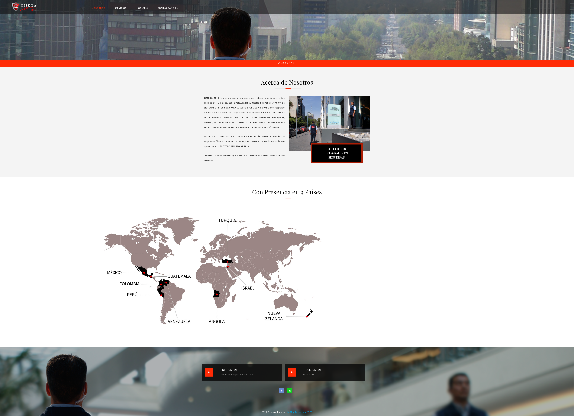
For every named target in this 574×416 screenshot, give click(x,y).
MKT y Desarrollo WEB (300, 412)
